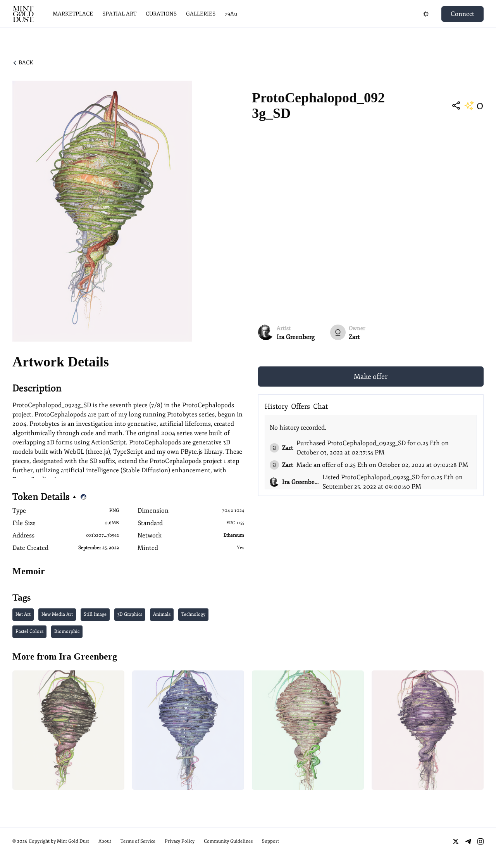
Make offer (371, 376)
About (104, 841)
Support (270, 841)
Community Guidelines (228, 841)
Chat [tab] (320, 406)
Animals (161, 614)
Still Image (95, 614)
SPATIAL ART (119, 13)
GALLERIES (200, 13)
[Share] (456, 105)
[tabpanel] (371, 452)
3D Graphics (129, 614)
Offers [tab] (300, 406)
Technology (193, 614)
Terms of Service (138, 841)
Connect (462, 14)
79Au (231, 13)
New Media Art (57, 614)
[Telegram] (468, 841)
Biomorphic (66, 631)
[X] (456, 841)
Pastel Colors (29, 631)
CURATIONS (161, 13)
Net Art (23, 614)
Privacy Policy (180, 841)
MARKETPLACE (73, 13)
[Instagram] (480, 841)
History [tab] (276, 406)
